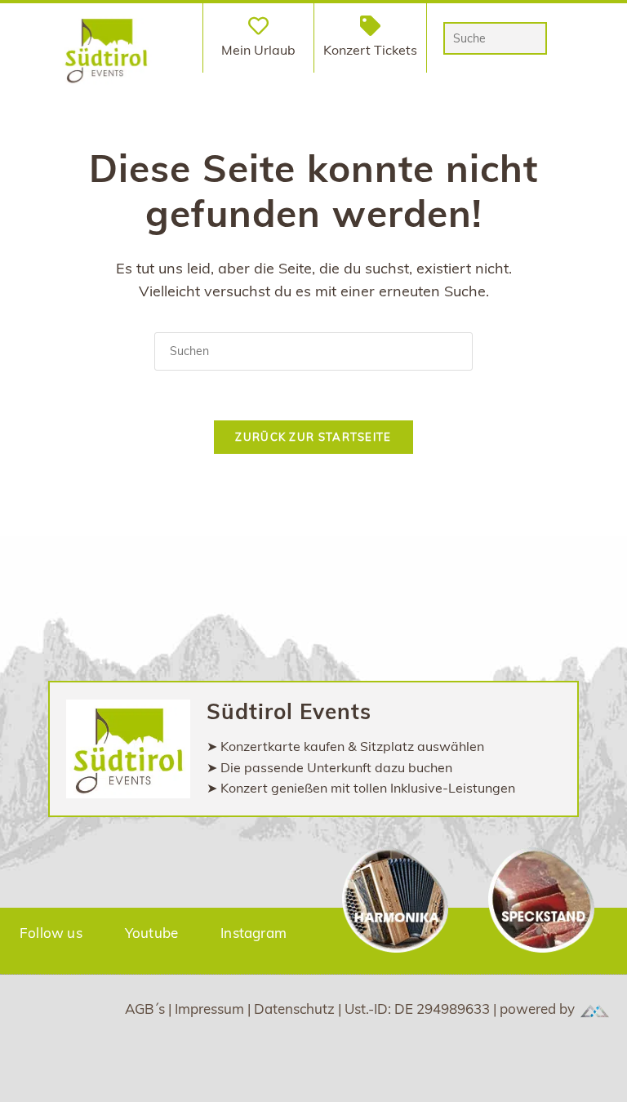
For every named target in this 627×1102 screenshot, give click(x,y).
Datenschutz (296, 1008)
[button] (177, 38)
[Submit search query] (530, 38)
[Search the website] (495, 37)
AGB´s (146, 1008)
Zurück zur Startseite (313, 436)
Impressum (211, 1008)
